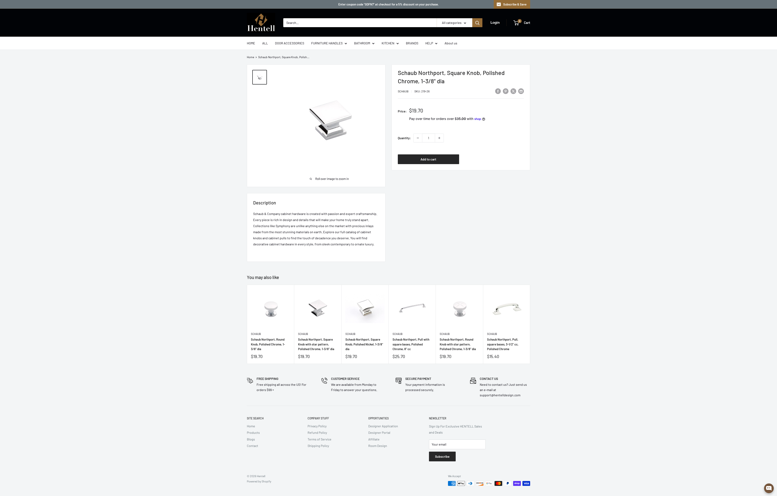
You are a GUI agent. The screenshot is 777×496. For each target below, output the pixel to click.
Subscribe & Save (514, 4)
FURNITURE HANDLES (327, 43)
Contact (252, 446)
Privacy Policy (317, 426)
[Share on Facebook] (498, 91)
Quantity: (404, 138)
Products (253, 432)
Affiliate (374, 439)
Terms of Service (319, 439)
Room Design (377, 446)
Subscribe (442, 456)
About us (451, 43)
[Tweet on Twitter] (513, 91)
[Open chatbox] (769, 488)
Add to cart (428, 159)
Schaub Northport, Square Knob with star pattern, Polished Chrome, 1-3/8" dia (316, 344)
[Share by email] (521, 91)
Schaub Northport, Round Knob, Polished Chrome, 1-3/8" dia (268, 344)
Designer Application (383, 426)
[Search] (477, 22)
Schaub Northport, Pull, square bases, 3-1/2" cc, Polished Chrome (502, 344)
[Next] (530, 324)
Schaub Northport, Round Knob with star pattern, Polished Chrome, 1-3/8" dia (458, 344)
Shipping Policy (318, 446)
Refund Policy (317, 432)
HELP (429, 43)
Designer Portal (379, 432)
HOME (251, 43)
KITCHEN (388, 43)
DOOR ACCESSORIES (289, 43)
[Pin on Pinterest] (505, 91)
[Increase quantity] (439, 138)
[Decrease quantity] (418, 138)
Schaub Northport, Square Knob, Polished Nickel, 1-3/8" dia (364, 344)
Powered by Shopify (259, 481)
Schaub (403, 91)
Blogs (251, 439)
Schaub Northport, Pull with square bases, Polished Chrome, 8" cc (411, 344)
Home (250, 57)
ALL (265, 43)
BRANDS (412, 43)
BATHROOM (362, 43)
